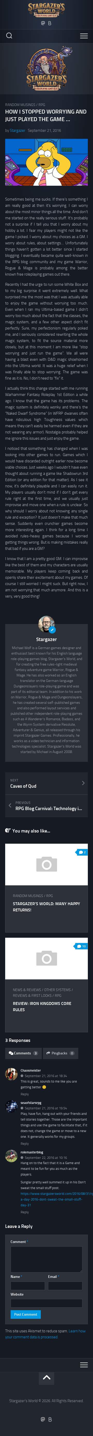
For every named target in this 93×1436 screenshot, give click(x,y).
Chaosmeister (31, 1070)
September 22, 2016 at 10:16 (46, 1157)
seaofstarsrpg (31, 1103)
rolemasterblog (32, 1152)
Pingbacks (62, 1053)
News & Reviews (27, 990)
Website (17, 1294)
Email (53, 1277)
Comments (25, 1053)
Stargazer (17, 130)
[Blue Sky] (50, 23)
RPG (41, 105)
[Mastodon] (43, 23)
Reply (25, 1094)
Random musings (20, 105)
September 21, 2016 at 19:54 (46, 1108)
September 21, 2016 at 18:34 (46, 1076)
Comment (19, 1242)
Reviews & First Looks (32, 995)
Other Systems (57, 990)
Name (16, 1277)
